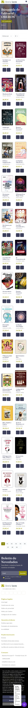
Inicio (3, 25)
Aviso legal (4, 602)
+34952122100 (6, 658)
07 (8, 547)
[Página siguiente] (20, 547)
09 (16, 547)
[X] (11, 593)
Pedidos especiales (6, 623)
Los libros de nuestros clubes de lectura (12, 647)
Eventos (3, 638)
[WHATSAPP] (23, 593)
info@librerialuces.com (8, 662)
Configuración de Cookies (8, 614)
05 (20, 543)
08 (12, 547)
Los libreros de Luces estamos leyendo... (12, 644)
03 (11, 543)
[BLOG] (15, 593)
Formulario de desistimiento (9, 626)
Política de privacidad (7, 608)
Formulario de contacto (8, 665)
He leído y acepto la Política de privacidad (13, 577)
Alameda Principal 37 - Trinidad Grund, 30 (14, 655)
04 (16, 543)
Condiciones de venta (7, 605)
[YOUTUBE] (19, 593)
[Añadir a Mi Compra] (4, 70)
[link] (8, 70)
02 (7, 543)
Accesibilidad (5, 629)
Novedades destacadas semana (10, 641)
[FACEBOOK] (3, 593)
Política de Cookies (6, 611)
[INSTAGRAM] (7, 593)
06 (24, 543)
